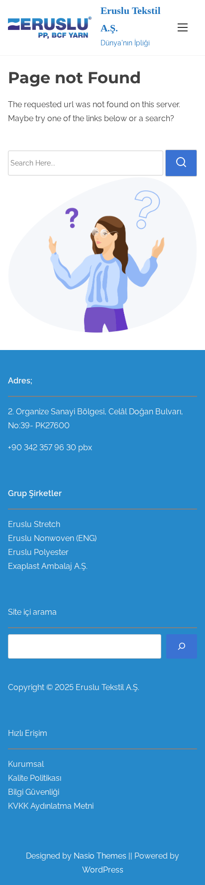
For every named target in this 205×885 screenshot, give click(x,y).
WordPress (102, 870)
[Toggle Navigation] (182, 27)
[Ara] (181, 646)
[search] (181, 163)
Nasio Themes (101, 856)
